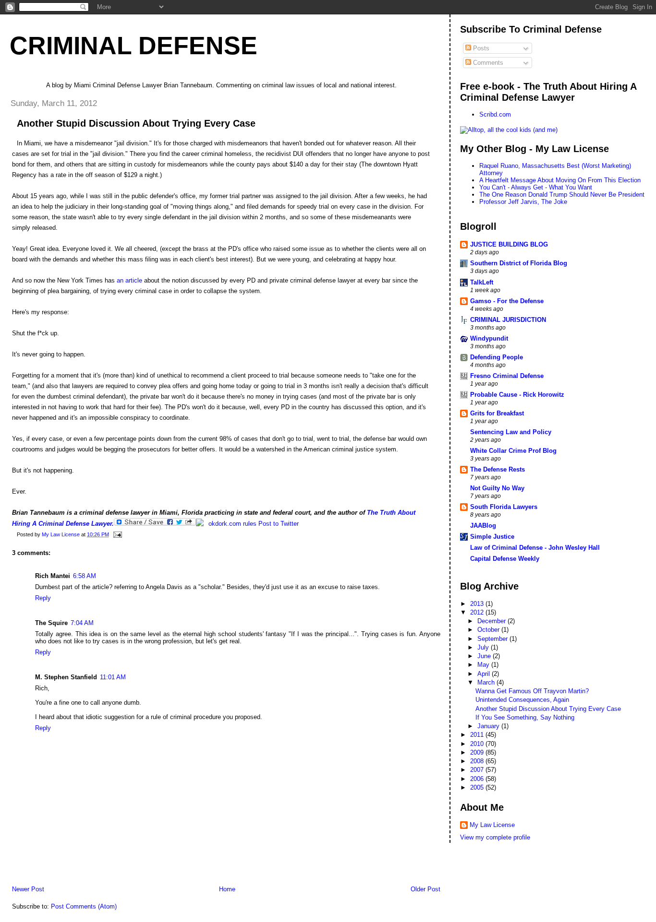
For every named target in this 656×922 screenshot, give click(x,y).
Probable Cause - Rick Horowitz (517, 394)
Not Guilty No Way (497, 488)
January (489, 726)
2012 (478, 612)
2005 (478, 787)
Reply (43, 598)
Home (227, 889)
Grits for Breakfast (497, 413)
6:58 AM (84, 575)
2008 (478, 761)
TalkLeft (481, 282)
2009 (478, 752)
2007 (478, 769)
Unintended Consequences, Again (522, 699)
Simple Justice (492, 536)
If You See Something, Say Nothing (524, 717)
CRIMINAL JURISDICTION (508, 319)
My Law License (492, 824)
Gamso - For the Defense (507, 301)
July (484, 647)
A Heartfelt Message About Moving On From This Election (560, 180)
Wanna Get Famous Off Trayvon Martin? (532, 691)
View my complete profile (495, 837)
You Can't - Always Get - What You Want (535, 187)
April (484, 673)
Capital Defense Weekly (504, 558)
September (493, 638)
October (489, 629)
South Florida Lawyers (503, 506)
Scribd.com (495, 114)
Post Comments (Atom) (84, 906)
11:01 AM (113, 677)
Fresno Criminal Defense (507, 375)
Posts (480, 48)
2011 (478, 734)
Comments (487, 62)
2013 (478, 603)
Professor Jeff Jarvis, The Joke (523, 201)
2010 (478, 743)
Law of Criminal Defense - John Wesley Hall (535, 547)
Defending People (496, 357)
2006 (478, 778)
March (487, 682)
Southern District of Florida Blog (518, 263)
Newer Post (28, 889)
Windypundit (489, 338)
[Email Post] (116, 534)
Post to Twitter (277, 523)
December (492, 621)
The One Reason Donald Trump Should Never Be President (561, 194)
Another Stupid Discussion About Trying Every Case (548, 708)
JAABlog (483, 525)
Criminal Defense (133, 45)
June (485, 656)
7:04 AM (82, 622)
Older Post (425, 889)
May (484, 664)
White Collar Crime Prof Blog (513, 450)
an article (129, 280)
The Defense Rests (497, 469)
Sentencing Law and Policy (510, 432)
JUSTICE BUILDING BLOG (509, 244)
